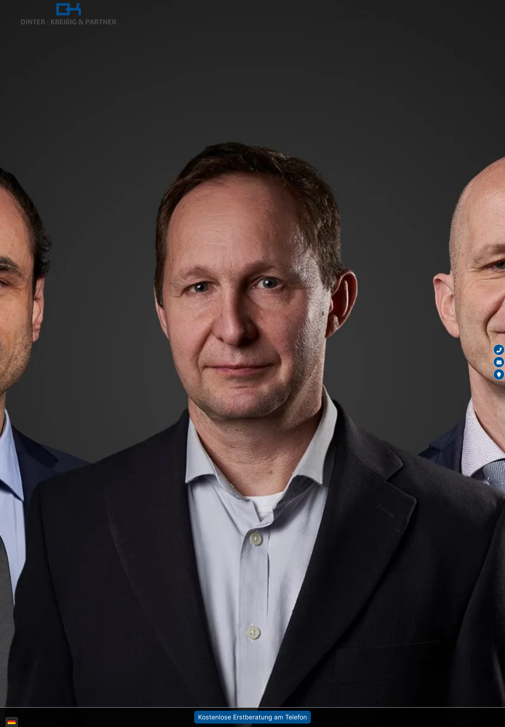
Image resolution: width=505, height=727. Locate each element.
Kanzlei (386, 16)
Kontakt (469, 16)
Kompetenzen (352, 16)
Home (322, 16)
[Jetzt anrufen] (498, 349)
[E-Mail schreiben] (498, 362)
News (444, 16)
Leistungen (416, 16)
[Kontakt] (498, 374)
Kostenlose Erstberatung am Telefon (252, 717)
